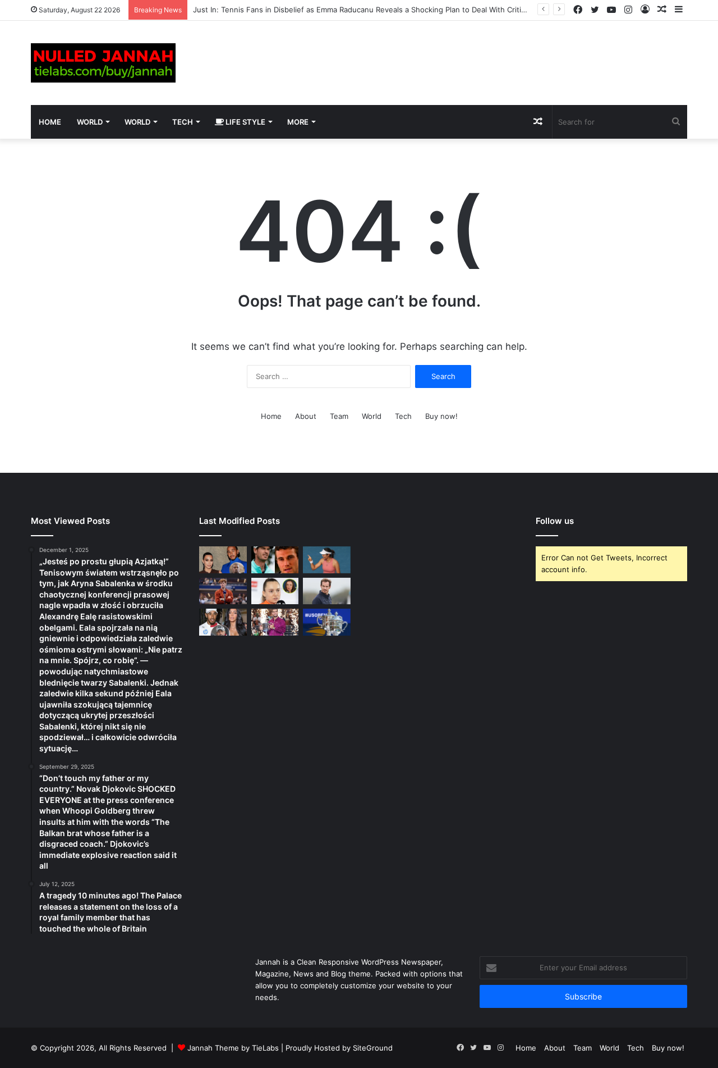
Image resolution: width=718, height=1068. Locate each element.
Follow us (555, 520)
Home (50, 121)
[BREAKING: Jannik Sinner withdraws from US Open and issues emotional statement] (223, 591)
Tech (182, 121)
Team (339, 416)
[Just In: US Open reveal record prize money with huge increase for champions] (275, 622)
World (90, 121)
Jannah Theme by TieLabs (233, 1047)
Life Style (244, 121)
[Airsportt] (103, 63)
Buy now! (441, 416)
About (305, 416)
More (298, 121)
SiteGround (373, 1047)
